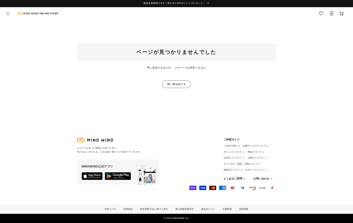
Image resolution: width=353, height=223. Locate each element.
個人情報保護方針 (184, 209)
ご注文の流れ (231, 145)
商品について (255, 152)
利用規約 (128, 209)
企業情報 (227, 209)
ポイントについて (233, 152)
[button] (8, 13)
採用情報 (243, 209)
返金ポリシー (208, 209)
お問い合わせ (261, 178)
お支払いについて (233, 157)
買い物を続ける (176, 84)
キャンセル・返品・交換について (241, 163)
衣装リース (110, 209)
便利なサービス (232, 170)
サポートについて (254, 170)
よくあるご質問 (233, 178)
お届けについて (256, 157)
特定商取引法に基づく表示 (154, 209)
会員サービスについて (254, 145)
